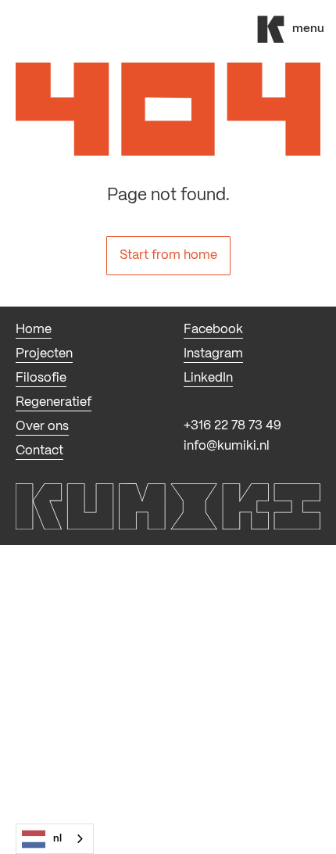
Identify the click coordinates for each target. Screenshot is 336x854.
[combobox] (55, 839)
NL (57, 839)
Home (34, 330)
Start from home (168, 255)
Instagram (213, 354)
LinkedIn (208, 378)
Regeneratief (53, 402)
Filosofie (41, 378)
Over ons (42, 426)
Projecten (44, 354)
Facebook (213, 330)
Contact (39, 451)
